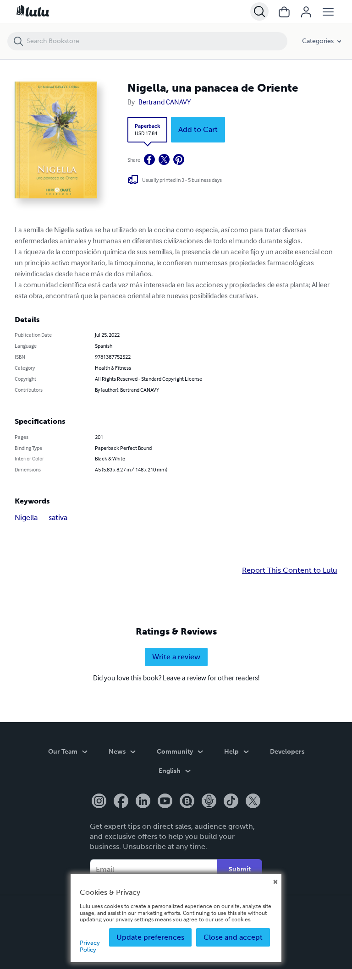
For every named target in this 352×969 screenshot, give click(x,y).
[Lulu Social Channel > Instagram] (99, 802)
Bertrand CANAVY (164, 102)
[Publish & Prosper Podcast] (209, 802)
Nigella (26, 517)
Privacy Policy (90, 946)
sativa (58, 517)
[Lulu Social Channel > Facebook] (121, 802)
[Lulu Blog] (187, 802)
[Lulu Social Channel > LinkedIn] (143, 802)
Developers (287, 751)
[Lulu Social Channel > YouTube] (165, 802)
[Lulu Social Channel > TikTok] (231, 802)
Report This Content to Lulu (289, 570)
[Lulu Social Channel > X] (253, 802)
